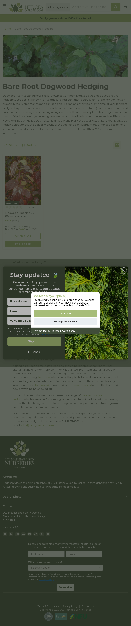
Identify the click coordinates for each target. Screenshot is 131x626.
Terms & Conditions (63, 330)
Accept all (65, 313)
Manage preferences (65, 321)
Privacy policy (42, 330)
